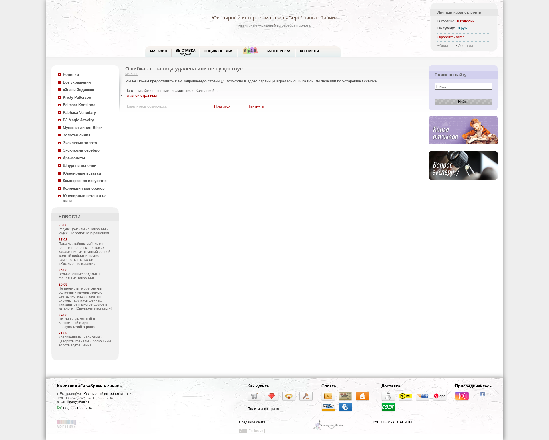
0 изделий (465, 21)
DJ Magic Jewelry (78, 120)
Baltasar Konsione (79, 105)
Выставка (186, 52)
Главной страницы (141, 95)
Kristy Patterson (77, 97)
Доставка (465, 46)
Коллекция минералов (84, 188)
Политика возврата (263, 409)
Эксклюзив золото (80, 143)
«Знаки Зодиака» (78, 90)
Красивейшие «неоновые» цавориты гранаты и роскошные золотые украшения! (85, 341)
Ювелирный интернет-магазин (248, 17)
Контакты (309, 51)
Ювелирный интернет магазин (108, 394)
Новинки (71, 74)
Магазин (131, 74)
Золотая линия (77, 135)
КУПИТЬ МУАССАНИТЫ (392, 422)
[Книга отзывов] (463, 149)
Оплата (445, 46)
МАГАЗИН (158, 51)
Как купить (258, 386)
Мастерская (279, 51)
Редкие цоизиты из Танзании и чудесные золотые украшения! (84, 231)
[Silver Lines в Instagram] (463, 401)
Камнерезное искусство (85, 181)
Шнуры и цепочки (79, 165)
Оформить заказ (450, 37)
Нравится (222, 106)
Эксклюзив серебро (81, 150)
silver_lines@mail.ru (73, 402)
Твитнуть (256, 106)
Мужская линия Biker (82, 128)
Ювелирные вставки (82, 173)
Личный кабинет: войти (459, 12)
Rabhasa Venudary (79, 112)
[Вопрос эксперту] (463, 184)
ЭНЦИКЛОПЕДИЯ (219, 51)
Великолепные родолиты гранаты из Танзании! (79, 276)
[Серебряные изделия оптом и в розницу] (328, 429)
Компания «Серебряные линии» (89, 386)
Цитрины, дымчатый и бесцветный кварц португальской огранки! (77, 323)
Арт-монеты (74, 158)
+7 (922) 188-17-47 (77, 408)
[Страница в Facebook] (484, 397)
